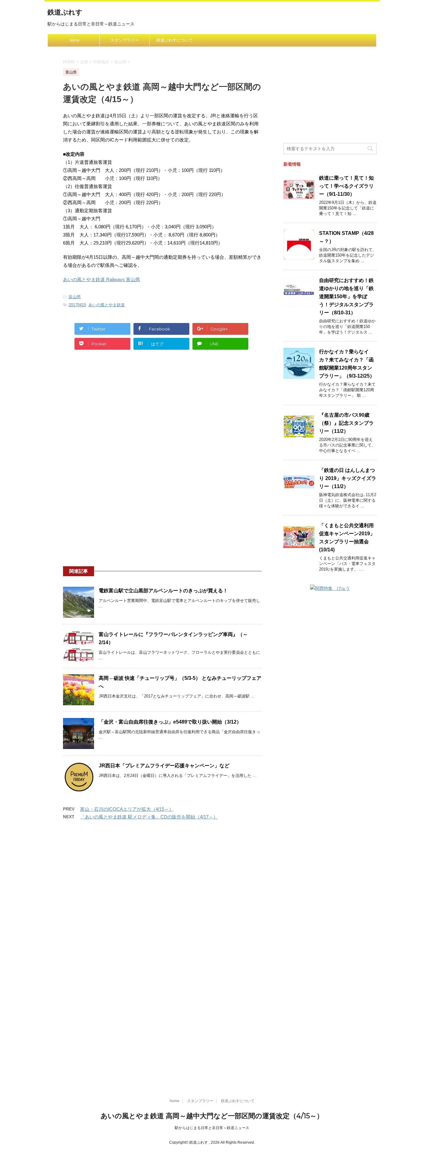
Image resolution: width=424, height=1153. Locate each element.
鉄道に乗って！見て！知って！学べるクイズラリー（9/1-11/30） (346, 186)
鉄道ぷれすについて (174, 40)
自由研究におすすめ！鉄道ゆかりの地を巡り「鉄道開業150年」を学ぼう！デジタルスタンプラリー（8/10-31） (346, 296)
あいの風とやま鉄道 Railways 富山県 (101, 279)
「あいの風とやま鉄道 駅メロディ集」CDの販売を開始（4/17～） (149, 816)
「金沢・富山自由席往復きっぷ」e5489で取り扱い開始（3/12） (170, 722)
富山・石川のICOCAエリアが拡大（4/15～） (127, 809)
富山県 (75, 296)
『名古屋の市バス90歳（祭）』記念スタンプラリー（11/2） (346, 423)
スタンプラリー (125, 40)
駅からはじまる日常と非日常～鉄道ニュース (212, 1128)
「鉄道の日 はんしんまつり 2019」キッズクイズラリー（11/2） (347, 478)
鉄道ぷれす (65, 12)
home (74, 40)
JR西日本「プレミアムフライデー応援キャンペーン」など (164, 765)
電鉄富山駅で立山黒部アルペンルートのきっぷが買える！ (163, 590)
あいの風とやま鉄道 (106, 305)
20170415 (77, 305)
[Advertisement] (162, 413)
